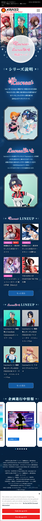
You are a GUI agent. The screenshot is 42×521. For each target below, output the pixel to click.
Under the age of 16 (21, 511)
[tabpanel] (21, 424)
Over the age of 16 (21, 517)
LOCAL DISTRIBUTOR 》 (35, 2)
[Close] (39, 493)
